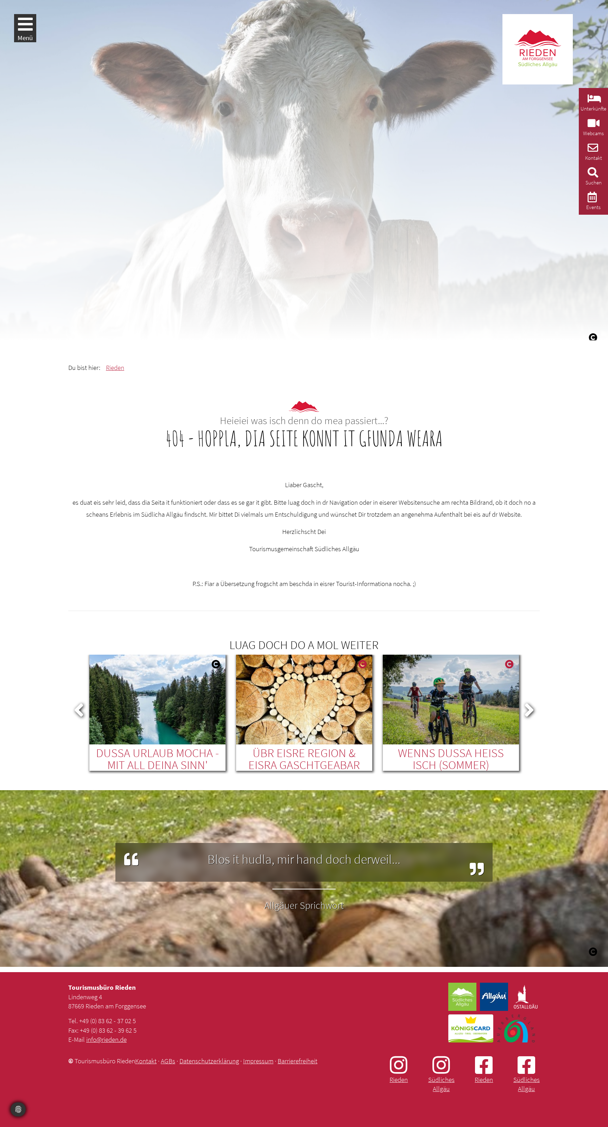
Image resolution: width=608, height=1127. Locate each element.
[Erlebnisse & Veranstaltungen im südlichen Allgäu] (591, 199)
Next (529, 708)
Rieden (115, 367)
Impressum (258, 1061)
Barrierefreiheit (297, 1061)
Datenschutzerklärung (209, 1061)
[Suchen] (592, 174)
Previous (79, 708)
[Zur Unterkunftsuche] (593, 100)
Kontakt (146, 1061)
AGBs (168, 1061)
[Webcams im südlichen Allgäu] (593, 125)
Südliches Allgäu (441, 1084)
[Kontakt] (592, 149)
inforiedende (106, 1039)
